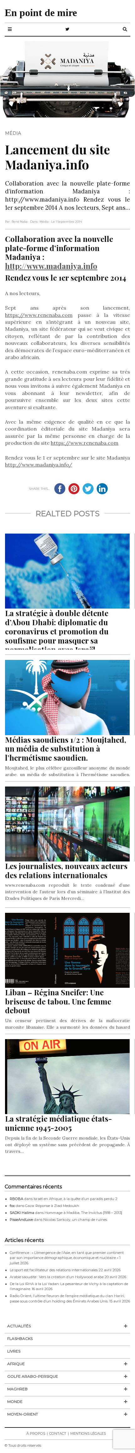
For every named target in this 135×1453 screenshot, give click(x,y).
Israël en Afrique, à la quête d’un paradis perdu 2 (75, 1199)
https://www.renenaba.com (39, 315)
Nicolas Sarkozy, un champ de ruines (75, 1219)
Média (13, 133)
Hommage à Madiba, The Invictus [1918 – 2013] (83, 1212)
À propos (35, 1433)
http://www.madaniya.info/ (38, 464)
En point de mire (41, 12)
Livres (13, 1351)
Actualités (19, 1326)
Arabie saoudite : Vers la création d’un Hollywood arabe (57, 1277)
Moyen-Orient (22, 1414)
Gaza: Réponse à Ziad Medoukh (52, 1206)
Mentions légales (88, 1433)
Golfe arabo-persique (32, 1376)
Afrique (16, 1363)
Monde (15, 1401)
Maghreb (17, 1389)
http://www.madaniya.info (51, 266)
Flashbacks (20, 1338)
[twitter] (67, 29)
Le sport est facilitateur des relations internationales (54, 1270)
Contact (57, 1433)
